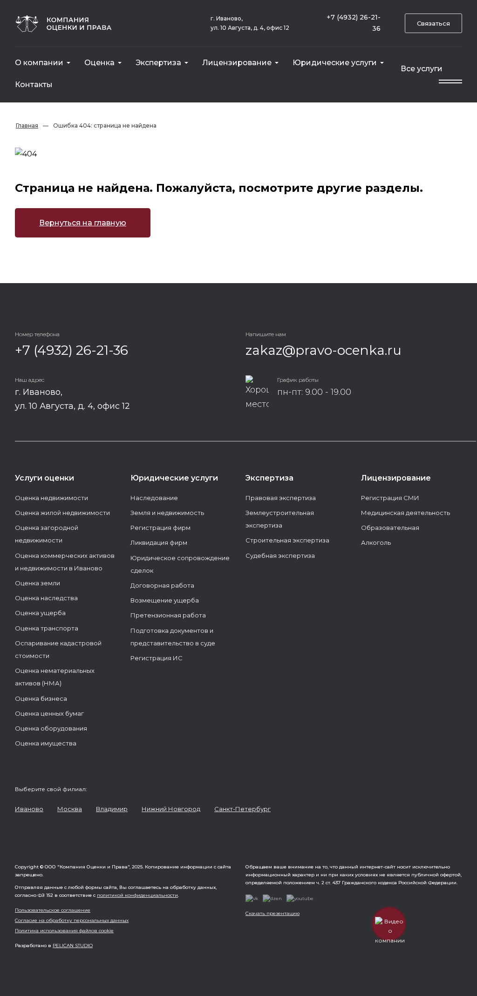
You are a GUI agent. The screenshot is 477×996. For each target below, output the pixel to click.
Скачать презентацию (272, 913)
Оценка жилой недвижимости (62, 512)
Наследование (154, 497)
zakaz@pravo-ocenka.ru (323, 350)
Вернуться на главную (82, 222)
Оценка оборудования (51, 728)
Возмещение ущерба (164, 600)
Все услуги (422, 68)
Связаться (433, 23)
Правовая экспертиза (280, 497)
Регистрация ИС (156, 658)
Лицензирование (237, 62)
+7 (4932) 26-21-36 (71, 350)
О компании (39, 62)
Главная (27, 125)
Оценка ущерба (40, 613)
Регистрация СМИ (390, 497)
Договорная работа (162, 585)
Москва (69, 809)
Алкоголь (376, 542)
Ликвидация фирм (158, 542)
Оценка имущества (45, 743)
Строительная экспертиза (287, 540)
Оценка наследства (46, 598)
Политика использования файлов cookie (64, 931)
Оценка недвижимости (51, 497)
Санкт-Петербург (242, 809)
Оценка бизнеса (41, 698)
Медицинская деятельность (405, 512)
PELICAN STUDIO (73, 945)
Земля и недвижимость (167, 512)
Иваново (29, 809)
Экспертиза (158, 62)
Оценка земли (37, 583)
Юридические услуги (335, 62)
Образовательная (390, 527)
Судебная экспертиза (280, 555)
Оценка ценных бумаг (49, 713)
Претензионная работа (168, 615)
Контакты (34, 84)
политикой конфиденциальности (137, 895)
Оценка (99, 62)
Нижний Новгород (171, 809)
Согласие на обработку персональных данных (72, 920)
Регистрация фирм (160, 527)
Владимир (112, 809)
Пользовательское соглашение (52, 910)
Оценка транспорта (46, 628)
